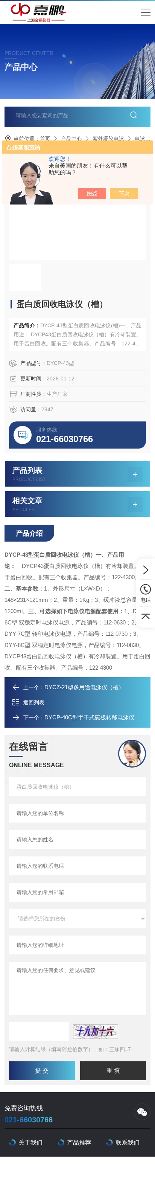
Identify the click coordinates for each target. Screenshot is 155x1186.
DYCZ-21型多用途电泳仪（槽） (84, 687)
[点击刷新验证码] (95, 1031)
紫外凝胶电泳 (108, 139)
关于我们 (30, 1142)
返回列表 (33, 702)
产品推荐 (79, 1142)
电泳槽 (142, 139)
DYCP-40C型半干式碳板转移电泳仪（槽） (97, 717)
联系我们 (127, 1142)
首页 (45, 139)
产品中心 (71, 139)
